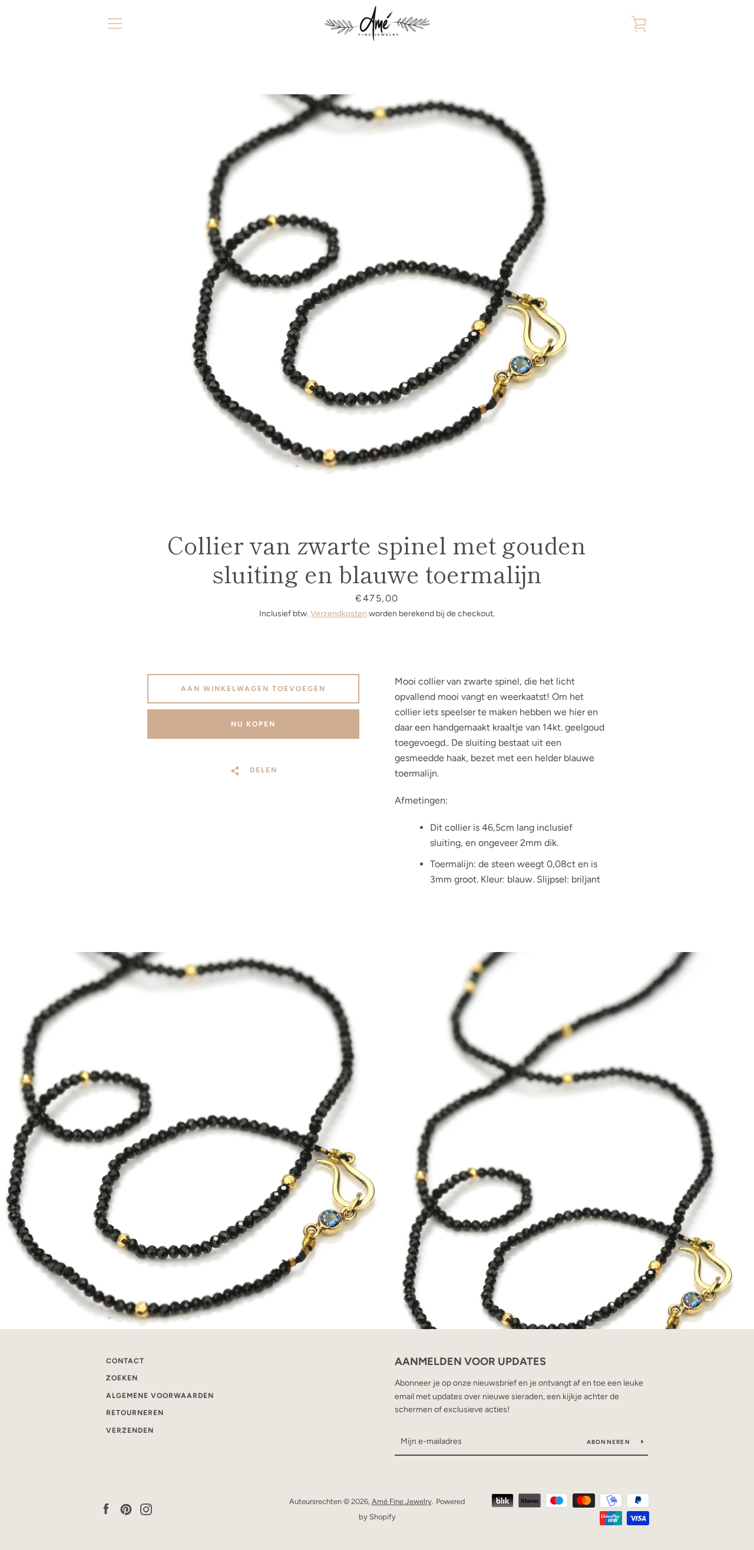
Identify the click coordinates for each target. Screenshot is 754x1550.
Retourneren (135, 1413)
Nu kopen (253, 724)
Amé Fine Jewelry (402, 1501)
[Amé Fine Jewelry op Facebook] (106, 1508)
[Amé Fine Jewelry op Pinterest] (126, 1508)
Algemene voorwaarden (160, 1396)
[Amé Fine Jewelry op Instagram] (146, 1508)
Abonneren (610, 1442)
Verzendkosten (338, 614)
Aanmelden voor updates (470, 1361)
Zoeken (122, 1378)
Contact (125, 1361)
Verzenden (130, 1430)
